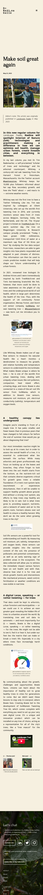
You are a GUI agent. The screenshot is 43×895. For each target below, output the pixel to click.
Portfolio (6, 891)
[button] (37, 10)
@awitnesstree (10, 181)
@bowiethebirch (32, 309)
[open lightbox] (21, 93)
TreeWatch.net (28, 224)
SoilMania (30, 306)
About (5, 874)
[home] (8, 10)
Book (5, 894)
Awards (5, 878)
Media (5, 881)
